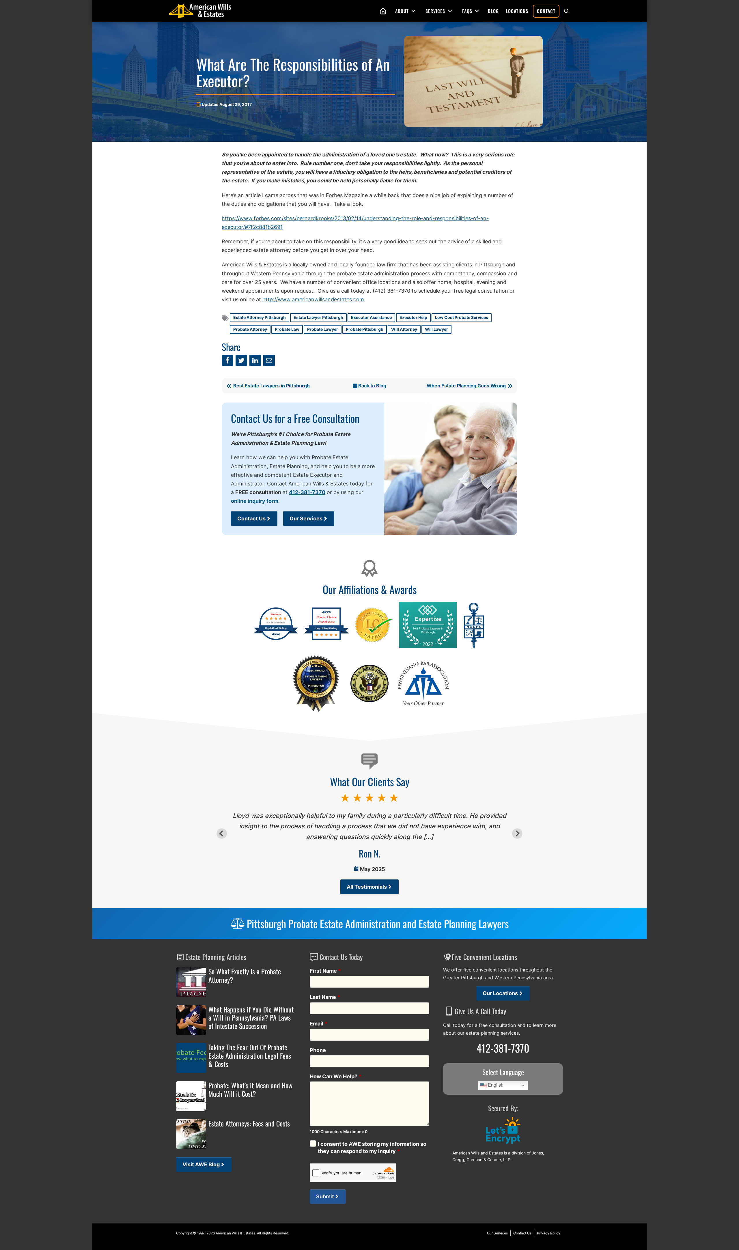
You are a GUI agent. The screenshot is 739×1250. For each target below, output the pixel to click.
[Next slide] (517, 833)
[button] (566, 11)
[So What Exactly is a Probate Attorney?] (191, 982)
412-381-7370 (307, 492)
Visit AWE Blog (201, 1164)
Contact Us (251, 518)
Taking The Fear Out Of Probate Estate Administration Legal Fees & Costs (249, 1055)
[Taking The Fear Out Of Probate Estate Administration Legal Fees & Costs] (191, 1058)
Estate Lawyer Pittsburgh (318, 317)
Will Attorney (404, 329)
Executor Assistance (371, 317)
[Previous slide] (222, 833)
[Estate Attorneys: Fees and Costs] (191, 1134)
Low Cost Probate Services (461, 317)
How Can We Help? (336, 1076)
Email (319, 1024)
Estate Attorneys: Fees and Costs (249, 1123)
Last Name (325, 997)
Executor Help (413, 317)
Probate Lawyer (322, 329)
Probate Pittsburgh (364, 329)
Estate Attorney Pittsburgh (259, 317)
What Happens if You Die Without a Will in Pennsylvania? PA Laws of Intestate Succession (251, 1017)
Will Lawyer (436, 329)
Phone (318, 1050)
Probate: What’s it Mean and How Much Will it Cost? (250, 1089)
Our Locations (500, 993)
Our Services (306, 518)
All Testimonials (367, 887)
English (495, 1085)
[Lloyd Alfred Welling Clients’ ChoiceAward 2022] (326, 639)
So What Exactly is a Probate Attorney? (244, 975)
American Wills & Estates (235, 1233)
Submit (325, 1196)
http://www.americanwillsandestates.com (313, 299)
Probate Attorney (250, 329)
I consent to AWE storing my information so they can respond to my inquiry (372, 1147)
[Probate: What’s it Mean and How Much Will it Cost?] (191, 1096)
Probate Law (287, 329)
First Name (325, 971)
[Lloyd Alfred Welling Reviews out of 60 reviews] (275, 639)
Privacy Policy (548, 1233)
